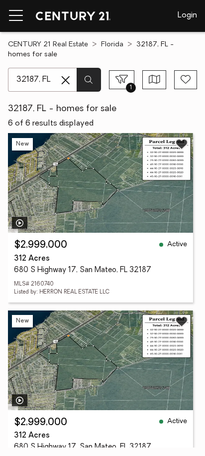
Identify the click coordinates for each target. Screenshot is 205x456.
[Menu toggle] (16, 16)
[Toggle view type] (154, 79)
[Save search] (185, 79)
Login (187, 15)
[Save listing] (182, 144)
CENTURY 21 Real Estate (48, 44)
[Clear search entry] (66, 80)
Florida (112, 44)
